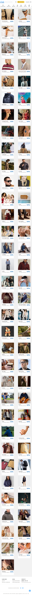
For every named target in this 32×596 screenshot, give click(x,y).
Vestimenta (13, 6)
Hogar (29, 6)
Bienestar (21, 6)
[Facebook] (21, 588)
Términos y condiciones (6, 582)
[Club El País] (2, 2)
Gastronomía (9, 6)
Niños (17, 6)
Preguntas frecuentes (16, 580)
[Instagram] (23, 588)
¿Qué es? (3, 580)
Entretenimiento (3, 6)
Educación (25, 6)
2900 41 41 (24, 581)
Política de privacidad (16, 582)
